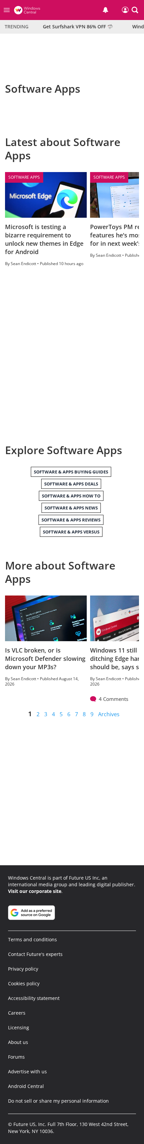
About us (18, 1042)
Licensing (18, 1027)
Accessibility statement (34, 998)
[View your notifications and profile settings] (105, 10)
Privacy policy (23, 969)
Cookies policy (24, 983)
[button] (135, 10)
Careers (16, 1013)
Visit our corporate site (34, 891)
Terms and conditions (32, 939)
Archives (109, 714)
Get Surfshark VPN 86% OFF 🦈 (78, 26)
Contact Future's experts (35, 954)
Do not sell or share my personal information (58, 1101)
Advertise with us (27, 1071)
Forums (16, 1057)
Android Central (26, 1086)
